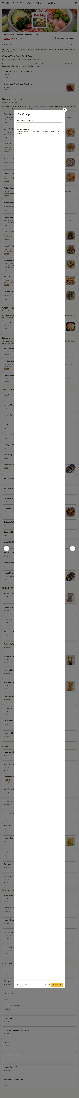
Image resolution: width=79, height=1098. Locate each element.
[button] (6, 550)
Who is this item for (24, 121)
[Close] (65, 110)
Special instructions (24, 129)
